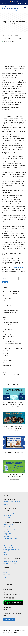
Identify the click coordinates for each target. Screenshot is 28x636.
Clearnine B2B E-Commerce (10, 528)
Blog (4, 300)
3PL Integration (7, 517)
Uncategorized (7, 365)
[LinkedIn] (23, 3)
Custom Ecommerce (8, 526)
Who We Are (6, 571)
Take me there (9, 619)
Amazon (5, 296)
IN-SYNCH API (7, 324)
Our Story (5, 572)
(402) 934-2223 (7, 590)
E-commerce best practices (10, 310)
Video (4, 367)
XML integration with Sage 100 (11, 374)
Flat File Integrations (8, 515)
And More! (5, 540)
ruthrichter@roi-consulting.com (12, 594)
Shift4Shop (6, 355)
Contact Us (6, 577)
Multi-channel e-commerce (10, 331)
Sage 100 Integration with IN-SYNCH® (12, 501)
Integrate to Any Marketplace (10, 545)
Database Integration (9, 307)
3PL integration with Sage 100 (11, 291)
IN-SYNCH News (7, 329)
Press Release (7, 338)
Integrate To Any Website (9, 524)
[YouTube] (20, 3)
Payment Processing (8, 336)
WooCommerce (7, 372)
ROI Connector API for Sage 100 (10, 512)
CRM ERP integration (8, 303)
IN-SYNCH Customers (9, 327)
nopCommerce (7, 334)
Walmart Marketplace (9, 370)
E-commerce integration (9, 312)
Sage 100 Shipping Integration (11, 558)
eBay (4, 317)
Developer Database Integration (11, 513)
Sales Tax (5, 353)
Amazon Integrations (8, 547)
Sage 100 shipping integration (11, 350)
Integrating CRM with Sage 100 (10, 561)
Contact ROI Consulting (18, 267)
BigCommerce (7, 298)
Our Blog (5, 576)
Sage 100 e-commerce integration (12, 346)
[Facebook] (25, 3)
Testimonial (6, 362)
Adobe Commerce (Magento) (10, 293)
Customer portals (7, 305)
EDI (4, 319)
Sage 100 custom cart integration (12, 343)
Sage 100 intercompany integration (12, 348)
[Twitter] (18, 3)
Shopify (5, 358)
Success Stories (7, 360)
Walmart (5, 554)
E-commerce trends (8, 315)
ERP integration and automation (11, 322)
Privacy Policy (17, 632)
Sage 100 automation (8, 341)
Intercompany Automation (9, 518)
